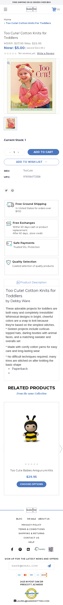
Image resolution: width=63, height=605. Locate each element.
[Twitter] (6, 190)
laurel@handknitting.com (33, 601)
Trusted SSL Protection (26, 247)
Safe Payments (23, 242)
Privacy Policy (31, 525)
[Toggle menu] (9, 9)
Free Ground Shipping (31, 203)
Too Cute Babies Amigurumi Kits (31, 470)
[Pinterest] (12, 190)
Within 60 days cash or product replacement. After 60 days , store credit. (30, 230)
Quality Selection (24, 261)
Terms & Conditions (31, 529)
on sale (31, 519)
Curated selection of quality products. (33, 266)
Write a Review (45, 53)
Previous (2, 449)
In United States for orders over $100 (33, 210)
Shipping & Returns (31, 533)
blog (19, 519)
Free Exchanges (24, 222)
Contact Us (31, 538)
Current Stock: (15, 140)
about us (43, 519)
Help (31, 542)
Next (60, 449)
